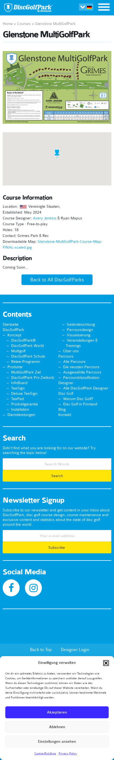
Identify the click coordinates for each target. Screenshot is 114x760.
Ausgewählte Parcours (82, 372)
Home (8, 23)
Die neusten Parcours (81, 366)
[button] (106, 663)
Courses (24, 23)
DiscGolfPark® (23, 340)
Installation (20, 409)
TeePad (17, 398)
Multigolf (18, 351)
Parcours (65, 356)
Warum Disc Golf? (78, 398)
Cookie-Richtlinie (45, 753)
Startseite (11, 324)
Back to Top (41, 649)
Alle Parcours (74, 361)
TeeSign (18, 388)
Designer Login (75, 649)
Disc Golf (65, 393)
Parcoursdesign (80, 329)
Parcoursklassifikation (81, 377)
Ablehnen (57, 727)
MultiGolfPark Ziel (26, 372)
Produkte (15, 366)
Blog (62, 409)
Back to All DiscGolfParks (57, 280)
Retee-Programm (25, 361)
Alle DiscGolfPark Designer (85, 388)
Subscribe (57, 547)
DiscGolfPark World (27, 345)
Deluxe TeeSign (24, 393)
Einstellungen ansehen (57, 741)
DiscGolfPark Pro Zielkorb (32, 377)
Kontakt (64, 414)
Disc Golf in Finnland (80, 404)
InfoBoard (19, 382)
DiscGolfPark (13, 329)
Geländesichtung (81, 324)
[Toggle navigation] (104, 7)
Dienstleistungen (21, 414)
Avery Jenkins (44, 218)
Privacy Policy (68, 753)
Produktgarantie (24, 404)
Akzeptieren (57, 712)
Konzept (14, 335)
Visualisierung (78, 335)
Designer (65, 382)
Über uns (71, 351)
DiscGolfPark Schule (28, 356)
